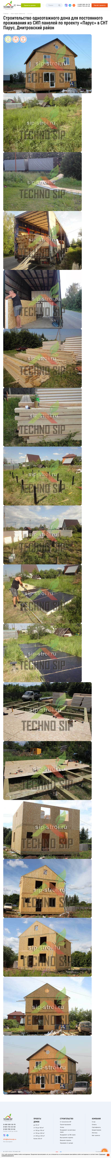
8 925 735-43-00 (84, 6)
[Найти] (59, 5)
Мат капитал (96, 1135)
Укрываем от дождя (66, 1143)
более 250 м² (38, 1138)
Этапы (62, 1127)
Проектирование (65, 1124)
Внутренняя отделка (66, 1137)
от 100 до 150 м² (39, 1130)
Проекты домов (30, 5)
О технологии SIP (65, 1122)
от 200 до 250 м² (39, 1136)
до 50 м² (36, 1125)
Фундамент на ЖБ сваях (68, 1135)
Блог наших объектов (18, 13)
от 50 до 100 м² (39, 1127)
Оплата (94, 1124)
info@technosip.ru (9, 1139)
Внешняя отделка (65, 1140)
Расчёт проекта (99, 5)
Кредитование (96, 1130)
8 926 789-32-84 (9, 1129)
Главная (5, 13)
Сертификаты (96, 1127)
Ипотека (94, 1133)
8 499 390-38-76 (84, 4)
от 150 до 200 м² (39, 1133)
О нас (93, 1122)
